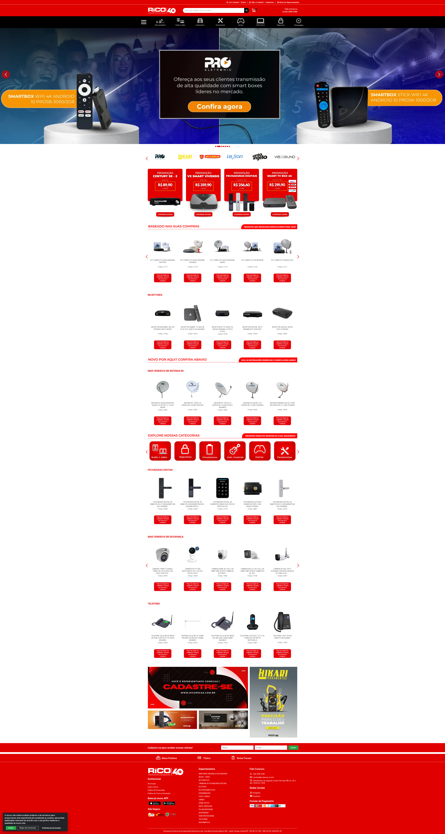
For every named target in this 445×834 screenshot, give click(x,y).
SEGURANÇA (203, 813)
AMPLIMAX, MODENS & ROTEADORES (213, 774)
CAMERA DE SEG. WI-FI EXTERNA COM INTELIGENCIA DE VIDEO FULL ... (282, 571)
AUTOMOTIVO (204, 780)
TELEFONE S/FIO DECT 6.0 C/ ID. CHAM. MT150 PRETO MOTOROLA (252, 638)
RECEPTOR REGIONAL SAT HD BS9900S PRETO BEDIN (162, 328)
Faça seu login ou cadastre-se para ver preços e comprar (163, 278)
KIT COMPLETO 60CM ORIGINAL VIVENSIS (192, 261)
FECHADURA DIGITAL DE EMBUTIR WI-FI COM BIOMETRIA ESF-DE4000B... (162, 504)
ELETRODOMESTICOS (207, 790)
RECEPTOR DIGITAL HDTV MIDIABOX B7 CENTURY (252, 328)
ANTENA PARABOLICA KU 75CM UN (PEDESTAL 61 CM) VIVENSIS (282, 404)
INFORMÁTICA (204, 822)
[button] (215, 146)
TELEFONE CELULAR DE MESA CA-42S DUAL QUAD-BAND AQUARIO (222, 638)
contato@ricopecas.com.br (263, 777)
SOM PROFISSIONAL (206, 816)
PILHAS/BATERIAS (206, 809)
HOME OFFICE (204, 803)
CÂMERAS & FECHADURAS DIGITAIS (213, 783)
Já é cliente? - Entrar (237, 2)
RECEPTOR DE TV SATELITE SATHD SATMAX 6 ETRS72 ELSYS (222, 329)
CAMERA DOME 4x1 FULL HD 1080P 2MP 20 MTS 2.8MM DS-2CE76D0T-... (222, 571)
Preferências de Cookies (51, 828)
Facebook (256, 796)
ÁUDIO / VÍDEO (204, 777)
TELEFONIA (203, 819)
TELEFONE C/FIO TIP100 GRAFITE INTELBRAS (282, 637)
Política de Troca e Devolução (159, 793)
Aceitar (11, 828)
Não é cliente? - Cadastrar (263, 2)
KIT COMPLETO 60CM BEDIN (252, 260)
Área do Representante (289, 2)
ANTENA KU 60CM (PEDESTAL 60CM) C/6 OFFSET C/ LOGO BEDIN (162, 405)
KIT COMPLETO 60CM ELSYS (282, 260)
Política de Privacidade (156, 790)
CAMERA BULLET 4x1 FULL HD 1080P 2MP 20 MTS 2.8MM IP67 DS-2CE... (252, 571)
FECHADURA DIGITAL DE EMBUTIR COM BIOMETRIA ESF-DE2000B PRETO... (192, 504)
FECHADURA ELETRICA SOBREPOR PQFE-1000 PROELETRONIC (252, 504)
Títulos (206, 758)
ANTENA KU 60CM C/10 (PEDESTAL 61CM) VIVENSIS (252, 404)
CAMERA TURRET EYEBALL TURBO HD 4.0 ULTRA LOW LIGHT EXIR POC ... (162, 571)
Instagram (256, 793)
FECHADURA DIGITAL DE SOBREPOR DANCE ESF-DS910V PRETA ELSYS (222, 504)
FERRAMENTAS (204, 793)
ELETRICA (202, 787)
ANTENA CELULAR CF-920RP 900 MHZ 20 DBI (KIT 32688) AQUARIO (192, 638)
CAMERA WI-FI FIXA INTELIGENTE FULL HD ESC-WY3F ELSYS (192, 571)
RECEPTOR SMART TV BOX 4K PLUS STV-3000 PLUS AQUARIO (192, 328)
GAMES (201, 800)
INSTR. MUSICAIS (205, 806)
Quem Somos (153, 787)
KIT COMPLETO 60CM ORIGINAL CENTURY (162, 261)
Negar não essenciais (27, 828)
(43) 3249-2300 (290, 12)
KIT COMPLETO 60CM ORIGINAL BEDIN (222, 261)
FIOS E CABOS (204, 796)
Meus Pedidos (169, 758)
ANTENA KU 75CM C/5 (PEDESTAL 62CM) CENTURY (193, 404)
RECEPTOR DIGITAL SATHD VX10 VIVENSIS (282, 328)
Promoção (152, 784)
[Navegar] (6, 74)
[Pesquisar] (246, 10)
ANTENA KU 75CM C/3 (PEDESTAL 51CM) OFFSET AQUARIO (222, 405)
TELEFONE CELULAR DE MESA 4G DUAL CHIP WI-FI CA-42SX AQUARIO (162, 638)
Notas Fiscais (243, 758)
